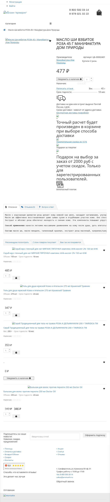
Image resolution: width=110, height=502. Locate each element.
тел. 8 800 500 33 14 (64, 474)
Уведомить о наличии (69, 79)
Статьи (61, 451)
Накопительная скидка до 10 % (71, 141)
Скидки (8, 457)
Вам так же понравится (70, 242)
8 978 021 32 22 (79, 13)
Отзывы (61, 454)
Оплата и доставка (13, 451)
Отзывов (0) (30, 207)
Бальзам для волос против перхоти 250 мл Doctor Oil (29, 391)
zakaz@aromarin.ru (64, 477)
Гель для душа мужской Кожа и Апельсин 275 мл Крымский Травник (37, 290)
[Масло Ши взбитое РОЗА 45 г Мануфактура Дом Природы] (29, 41)
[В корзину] (16, 278)
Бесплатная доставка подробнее (72, 112)
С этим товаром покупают (44, 242)
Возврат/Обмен (12, 454)
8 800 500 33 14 (79, 9)
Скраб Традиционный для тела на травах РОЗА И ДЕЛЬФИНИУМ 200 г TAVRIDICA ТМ (45, 327)
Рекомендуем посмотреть (17, 242)
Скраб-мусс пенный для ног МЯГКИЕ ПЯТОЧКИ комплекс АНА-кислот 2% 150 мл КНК (45, 253)
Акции (60, 448)
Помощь (9, 448)
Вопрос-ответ (48, 207)
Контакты (9, 460)
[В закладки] (50, 41)
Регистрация (15, 2)
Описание (12, 207)
